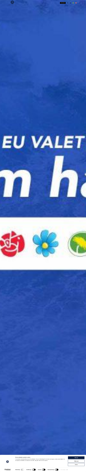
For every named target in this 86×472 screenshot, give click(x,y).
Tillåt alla (76, 457)
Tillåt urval (76, 461)
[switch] (34, 470)
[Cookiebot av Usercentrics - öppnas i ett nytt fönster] (7, 470)
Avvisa (76, 464)
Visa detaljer (63, 469)
